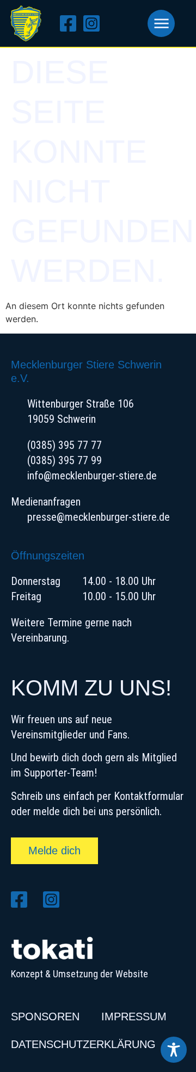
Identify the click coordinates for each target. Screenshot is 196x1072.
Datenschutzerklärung (83, 1044)
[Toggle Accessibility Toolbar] (174, 1050)
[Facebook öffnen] (71, 23)
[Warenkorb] (127, 23)
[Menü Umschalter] (161, 23)
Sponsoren (45, 1016)
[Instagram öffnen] (95, 23)
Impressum (134, 1016)
